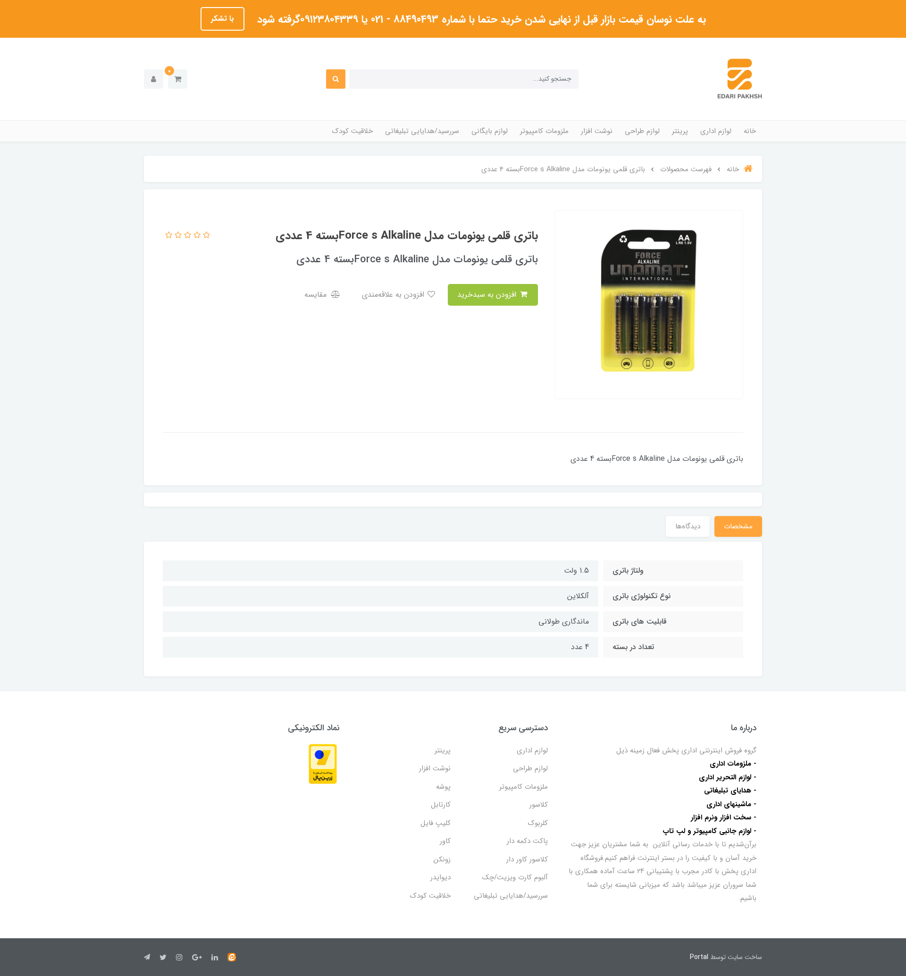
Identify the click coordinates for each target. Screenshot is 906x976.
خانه (750, 131)
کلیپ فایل (435, 823)
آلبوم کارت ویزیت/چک (515, 877)
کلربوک (538, 823)
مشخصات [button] (738, 526)
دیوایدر (440, 877)
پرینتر (680, 131)
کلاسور (538, 804)
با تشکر (222, 19)
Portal (699, 957)
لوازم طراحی (642, 131)
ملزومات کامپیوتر (544, 131)
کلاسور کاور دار (527, 859)
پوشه (443, 786)
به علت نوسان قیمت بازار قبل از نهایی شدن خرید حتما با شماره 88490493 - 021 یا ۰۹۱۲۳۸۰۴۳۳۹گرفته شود (480, 19)
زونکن (442, 859)
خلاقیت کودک (352, 131)
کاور (445, 841)
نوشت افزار (596, 131)
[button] (177, 79)
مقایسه (316, 294)
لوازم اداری (715, 131)
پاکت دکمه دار (527, 841)
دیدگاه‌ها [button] (687, 526)
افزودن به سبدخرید (488, 294)
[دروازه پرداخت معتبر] (323, 763)
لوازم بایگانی (489, 131)
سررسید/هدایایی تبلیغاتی (422, 131)
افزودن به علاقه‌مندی (394, 294)
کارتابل (441, 804)
